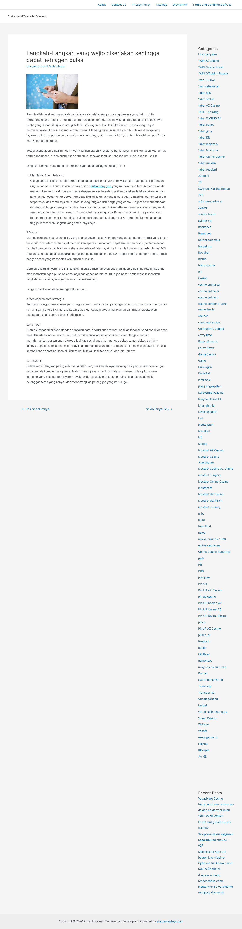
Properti (203, 641)
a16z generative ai (210, 201)
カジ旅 (202, 756)
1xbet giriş (205, 131)
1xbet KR (204, 137)
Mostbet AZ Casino (210, 450)
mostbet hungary (209, 475)
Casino (202, 278)
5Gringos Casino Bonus (214, 188)
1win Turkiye (206, 80)
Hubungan (205, 367)
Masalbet (204, 431)
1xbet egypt (206, 124)
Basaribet (204, 233)
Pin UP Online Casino (212, 616)
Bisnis (202, 259)
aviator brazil (206, 214)
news (201, 532)
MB (200, 437)
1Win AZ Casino (208, 61)
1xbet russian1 (207, 169)
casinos (203, 316)
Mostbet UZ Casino (211, 494)
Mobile (202, 444)
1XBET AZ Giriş (208, 112)
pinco (202, 622)
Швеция (203, 750)
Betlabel (203, 252)
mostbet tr (205, 488)
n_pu (201, 520)
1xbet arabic (206, 99)
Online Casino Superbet (214, 552)
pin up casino (207, 596)
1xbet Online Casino (211, 156)
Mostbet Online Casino (213, 481)
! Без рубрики (207, 54)
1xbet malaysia (208, 144)
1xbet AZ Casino (209, 105)
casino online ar (208, 291)
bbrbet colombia (209, 240)
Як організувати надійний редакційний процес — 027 (215, 839)
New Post (204, 526)
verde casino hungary (212, 712)
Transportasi (206, 692)
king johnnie (206, 405)
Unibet (202, 705)
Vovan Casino (207, 718)
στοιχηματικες (207, 737)
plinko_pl (204, 635)
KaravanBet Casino (210, 392)
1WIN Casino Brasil (210, 67)
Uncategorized (36, 66)
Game (202, 360)
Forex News (206, 348)
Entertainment (207, 341)
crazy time (205, 335)
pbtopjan (204, 577)
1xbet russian (207, 163)
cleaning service (209, 322)
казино (203, 744)
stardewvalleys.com (170, 921)
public (202, 647)
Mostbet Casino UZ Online (215, 468)
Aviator (202, 208)
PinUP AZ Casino (209, 628)
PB (200, 564)
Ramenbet (205, 660)
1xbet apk (204, 93)
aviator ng (204, 220)
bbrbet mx (205, 246)
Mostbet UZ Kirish (210, 500)
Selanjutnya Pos (159, 409)
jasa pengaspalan (209, 386)
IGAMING (204, 373)
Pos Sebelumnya (35, 409)
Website (203, 724)
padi (201, 558)
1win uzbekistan (209, 86)
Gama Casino (207, 354)
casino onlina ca (209, 284)
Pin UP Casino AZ (210, 603)
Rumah (202, 673)
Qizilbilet (204, 654)
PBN (201, 571)
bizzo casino (206, 265)
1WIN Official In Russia (213, 73)
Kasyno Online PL (210, 399)
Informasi (204, 380)
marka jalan (205, 424)
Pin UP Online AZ (209, 609)
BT (200, 272)
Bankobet (204, 227)
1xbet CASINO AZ (209, 118)
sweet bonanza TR (210, 679)
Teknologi (204, 686)
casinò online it (208, 297)
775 (200, 195)
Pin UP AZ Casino (210, 590)
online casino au (209, 545)
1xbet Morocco (208, 150)
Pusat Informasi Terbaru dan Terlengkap (27, 16)
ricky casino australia (212, 667)
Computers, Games (211, 329)
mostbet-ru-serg (209, 507)
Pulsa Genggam (101, 186)
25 (200, 182)
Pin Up (202, 584)
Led (200, 418)
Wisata (202, 731)
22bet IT (203, 176)
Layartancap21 (207, 412)
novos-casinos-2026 (212, 539)
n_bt (201, 513)
